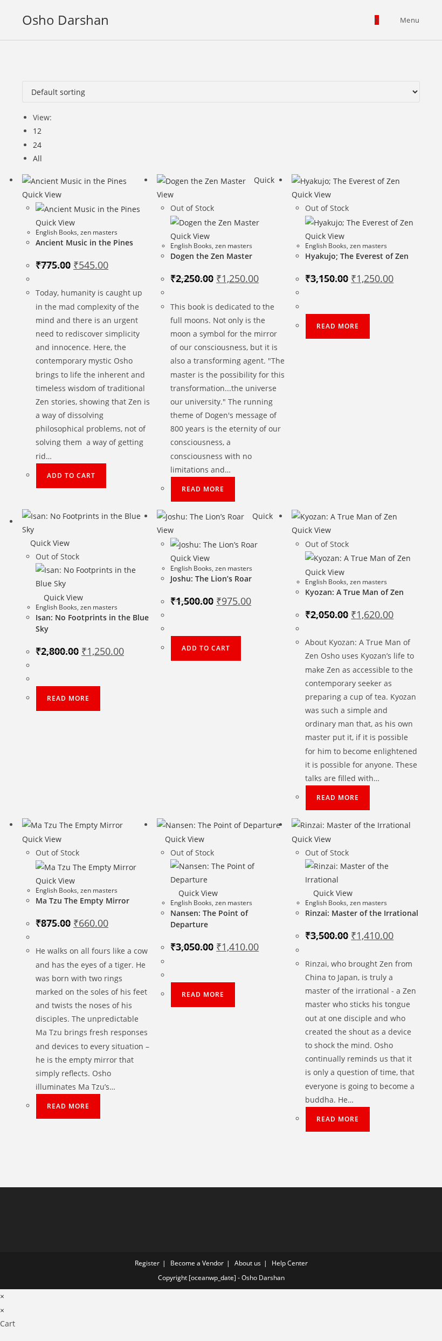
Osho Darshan (65, 20)
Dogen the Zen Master (211, 256)
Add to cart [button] (71, 475)
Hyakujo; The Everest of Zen (357, 256)
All (37, 158)
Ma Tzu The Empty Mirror (82, 900)
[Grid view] (25, 74)
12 (37, 131)
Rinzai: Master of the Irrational (361, 913)
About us (247, 1263)
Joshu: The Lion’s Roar (211, 578)
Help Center (290, 1263)
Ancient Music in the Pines (84, 242)
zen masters (99, 232)
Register (147, 1263)
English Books (56, 232)
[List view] (31, 74)
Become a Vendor (197, 1263)
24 (37, 145)
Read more (203, 489)
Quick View (49, 543)
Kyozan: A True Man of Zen (354, 592)
